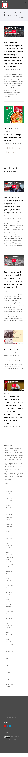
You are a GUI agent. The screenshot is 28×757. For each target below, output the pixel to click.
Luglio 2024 (8, 540)
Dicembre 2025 (9, 503)
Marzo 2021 (8, 630)
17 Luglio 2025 (6, 125)
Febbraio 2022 (9, 606)
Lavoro (7, 660)
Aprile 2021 (8, 627)
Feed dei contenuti (10, 681)
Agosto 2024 (9, 538)
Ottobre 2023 (9, 561)
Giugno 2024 (9, 543)
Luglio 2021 (8, 620)
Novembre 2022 (9, 587)
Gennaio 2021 (9, 634)
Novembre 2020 (9, 639)
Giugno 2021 (8, 623)
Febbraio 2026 (9, 498)
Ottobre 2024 (9, 533)
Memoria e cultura (10, 663)
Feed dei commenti (10, 684)
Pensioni (7, 665)
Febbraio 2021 (9, 632)
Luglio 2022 (8, 594)
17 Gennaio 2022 (7, 347)
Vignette (8, 672)
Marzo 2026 (8, 496)
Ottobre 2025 (9, 507)
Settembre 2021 (9, 618)
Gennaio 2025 (9, 526)
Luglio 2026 (8, 486)
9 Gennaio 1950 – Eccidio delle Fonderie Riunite (13, 351)
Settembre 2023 (9, 564)
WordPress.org (9, 686)
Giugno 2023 (9, 571)
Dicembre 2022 (9, 585)
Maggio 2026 (9, 491)
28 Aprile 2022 (7, 194)
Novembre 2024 (9, 531)
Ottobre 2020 (9, 641)
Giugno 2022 (9, 597)
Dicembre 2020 (9, 637)
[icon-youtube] (5, 726)
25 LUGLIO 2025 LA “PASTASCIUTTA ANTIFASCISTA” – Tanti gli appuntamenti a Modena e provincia (13, 135)
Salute (7, 667)
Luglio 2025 (8, 512)
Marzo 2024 (8, 550)
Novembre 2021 (9, 613)
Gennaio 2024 (9, 554)
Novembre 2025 (9, 505)
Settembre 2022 (9, 592)
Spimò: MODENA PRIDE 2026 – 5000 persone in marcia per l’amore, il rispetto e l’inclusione (14, 459)
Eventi (7, 656)
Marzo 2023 (8, 578)
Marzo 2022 (8, 604)
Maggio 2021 (9, 625)
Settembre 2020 (9, 644)
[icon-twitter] (10, 726)
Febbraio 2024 (9, 552)
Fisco (7, 658)
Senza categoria (9, 670)
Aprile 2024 (8, 547)
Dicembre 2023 (9, 557)
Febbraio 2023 (9, 580)
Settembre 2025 (9, 510)
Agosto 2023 (9, 566)
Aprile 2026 (8, 493)
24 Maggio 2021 (7, 393)
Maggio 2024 (9, 545)
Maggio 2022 (9, 599)
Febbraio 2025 (9, 524)
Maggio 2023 (9, 573)
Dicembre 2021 (9, 611)
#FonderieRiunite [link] (14, 360)
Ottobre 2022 (9, 590)
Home (18, 17)
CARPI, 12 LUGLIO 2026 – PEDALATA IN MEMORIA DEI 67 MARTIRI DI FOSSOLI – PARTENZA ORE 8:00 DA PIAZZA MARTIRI (14, 454)
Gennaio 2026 (9, 500)
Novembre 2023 (9, 559)
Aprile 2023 (8, 576)
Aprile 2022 (8, 601)
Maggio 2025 (9, 517)
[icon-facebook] (8, 726)
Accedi (7, 679)
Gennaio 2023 (9, 583)
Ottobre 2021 (9, 616)
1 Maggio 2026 (6, 39)
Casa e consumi (9, 651)
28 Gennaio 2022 (7, 269)
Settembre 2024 (9, 536)
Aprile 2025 (8, 519)
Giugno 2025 (9, 514)
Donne (7, 653)
